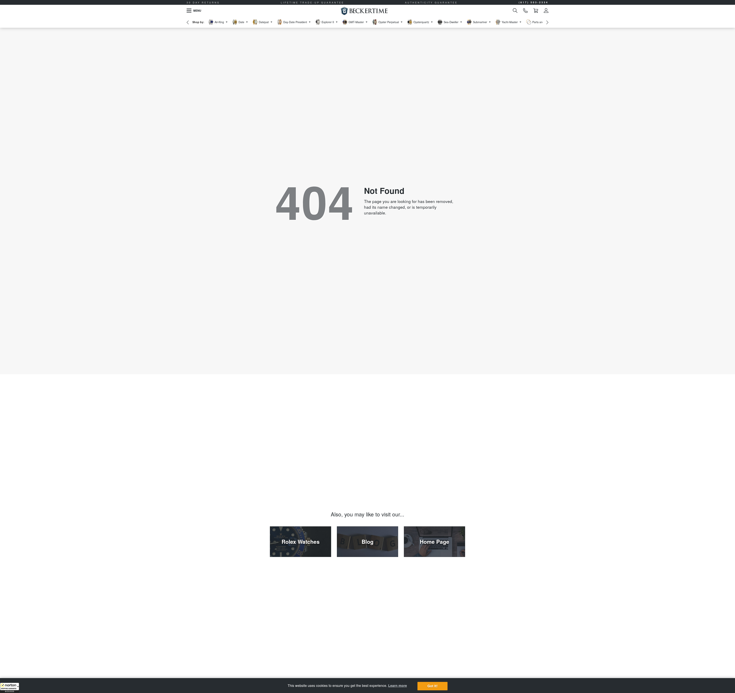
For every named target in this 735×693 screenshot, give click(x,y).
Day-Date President (295, 22)
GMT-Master (356, 22)
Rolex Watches (301, 541)
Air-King (219, 22)
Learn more (397, 685)
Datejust (264, 22)
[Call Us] (525, 10)
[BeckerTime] (364, 10)
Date (241, 22)
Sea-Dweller (451, 22)
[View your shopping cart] (535, 10)
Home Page (434, 541)
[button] (9, 688)
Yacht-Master (510, 22)
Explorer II (328, 22)
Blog (367, 541)
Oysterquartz (421, 22)
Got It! (432, 686)
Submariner (480, 22)
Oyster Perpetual (388, 22)
